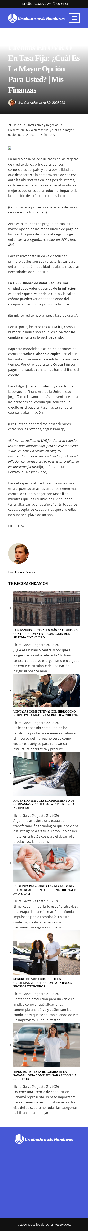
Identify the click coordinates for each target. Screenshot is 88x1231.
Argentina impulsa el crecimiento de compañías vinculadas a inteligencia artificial (43, 804)
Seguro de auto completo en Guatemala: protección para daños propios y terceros (42, 983)
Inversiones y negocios (24, 38)
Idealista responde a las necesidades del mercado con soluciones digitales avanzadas (45, 890)
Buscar (13, 1185)
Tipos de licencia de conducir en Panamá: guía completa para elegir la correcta (44, 1075)
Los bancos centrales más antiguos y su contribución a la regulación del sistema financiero (46, 634)
